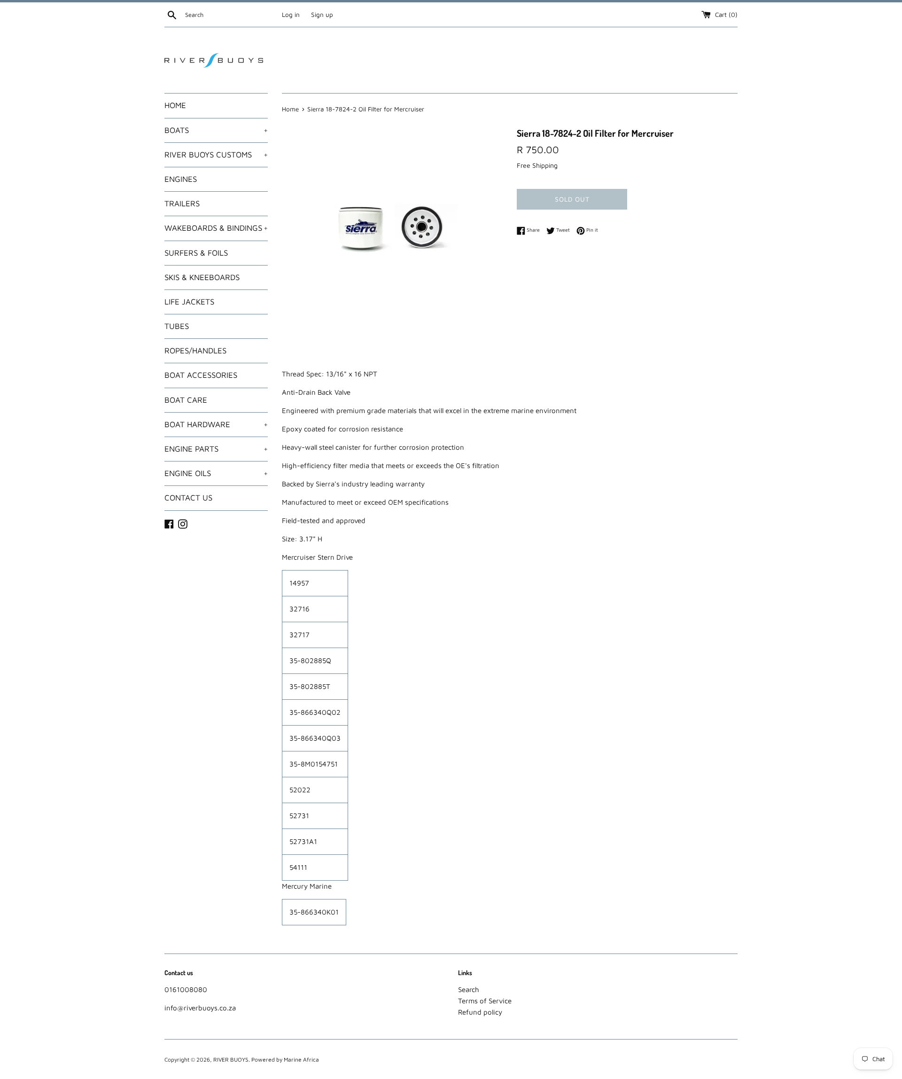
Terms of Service (485, 1001)
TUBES (176, 326)
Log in (291, 14)
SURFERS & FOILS (196, 253)
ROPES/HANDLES (195, 350)
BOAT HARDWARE (216, 424)
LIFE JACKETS (189, 301)
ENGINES (180, 179)
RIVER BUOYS (231, 1059)
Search (468, 989)
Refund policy (480, 1012)
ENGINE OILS (216, 473)
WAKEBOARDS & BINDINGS (216, 228)
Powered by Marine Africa (285, 1059)
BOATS (216, 130)
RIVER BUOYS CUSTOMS (216, 154)
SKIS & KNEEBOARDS (202, 277)
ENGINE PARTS (216, 448)
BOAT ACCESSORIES (200, 375)
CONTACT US (188, 497)
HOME (175, 105)
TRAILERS (182, 203)
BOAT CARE (185, 400)
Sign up (322, 14)
